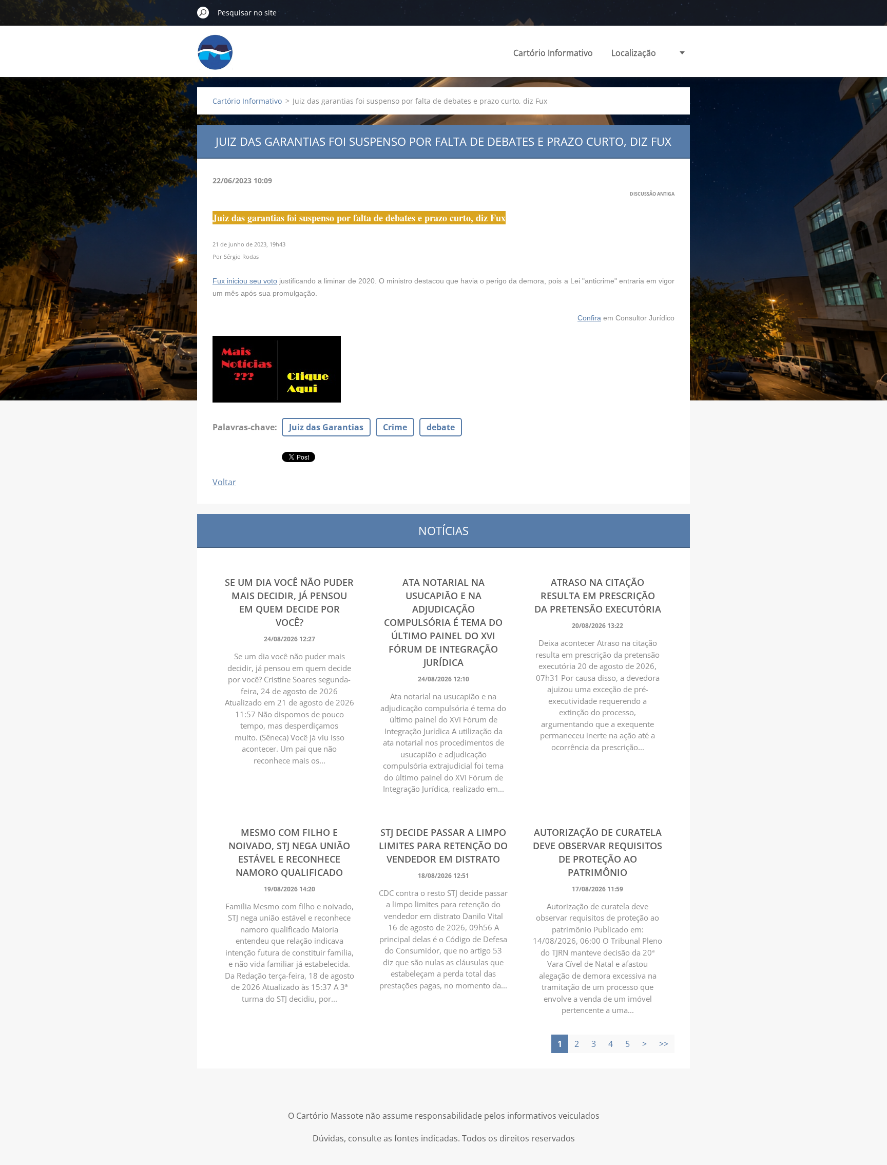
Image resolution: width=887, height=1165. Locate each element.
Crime (395, 427)
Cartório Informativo (553, 53)
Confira (589, 318)
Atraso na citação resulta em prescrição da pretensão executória (597, 595)
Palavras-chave (244, 427)
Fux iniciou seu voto (245, 281)
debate (441, 427)
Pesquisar (203, 12)
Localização (633, 53)
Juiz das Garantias (326, 427)
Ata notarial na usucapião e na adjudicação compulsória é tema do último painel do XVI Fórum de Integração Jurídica (443, 622)
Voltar (224, 482)
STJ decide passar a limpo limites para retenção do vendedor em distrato (443, 845)
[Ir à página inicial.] (215, 58)
